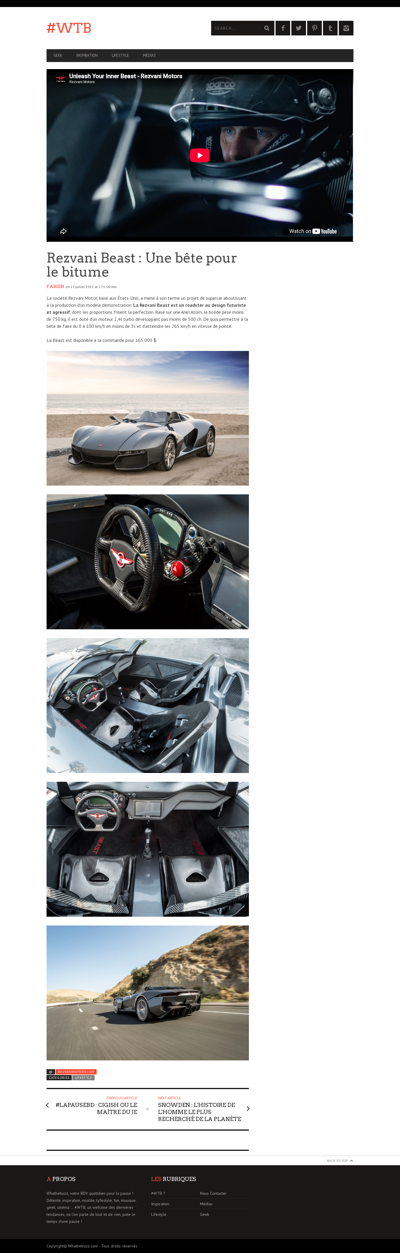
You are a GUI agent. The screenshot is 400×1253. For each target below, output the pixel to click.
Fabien (55, 286)
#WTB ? (158, 1193)
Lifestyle (120, 55)
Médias (149, 55)
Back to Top (337, 1160)
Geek (58, 55)
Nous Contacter (213, 1193)
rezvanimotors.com (76, 1072)
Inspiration (87, 55)
